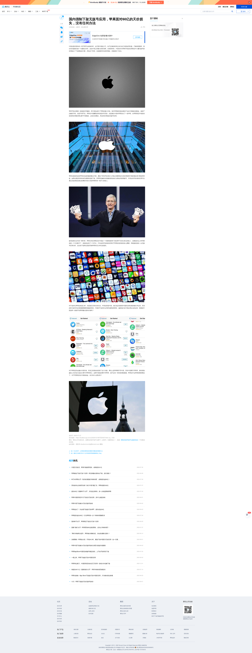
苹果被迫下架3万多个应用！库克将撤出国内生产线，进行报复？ (91, 473)
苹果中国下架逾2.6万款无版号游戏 (82, 503)
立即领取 (137, 37)
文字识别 (117, 637)
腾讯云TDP (123, 613)
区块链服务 (104, 629)
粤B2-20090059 (130, 647)
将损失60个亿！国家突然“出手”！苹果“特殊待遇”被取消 (88, 569)
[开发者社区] (16, 6)
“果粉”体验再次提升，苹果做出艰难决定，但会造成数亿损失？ (90, 533)
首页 (3, 11)
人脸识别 (76, 633)
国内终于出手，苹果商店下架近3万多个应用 (84, 521)
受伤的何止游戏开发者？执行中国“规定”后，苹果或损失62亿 (89, 485)
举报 (144, 27)
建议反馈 (225, 7)
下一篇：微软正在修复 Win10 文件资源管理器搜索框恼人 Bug (85, 453)
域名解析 (158, 629)
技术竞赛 (91, 613)
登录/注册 (244, 7)
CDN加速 (117, 633)
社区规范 (154, 606)
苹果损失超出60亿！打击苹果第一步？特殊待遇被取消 (88, 515)
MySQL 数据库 (160, 633)
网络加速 (131, 629)
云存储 (172, 629)
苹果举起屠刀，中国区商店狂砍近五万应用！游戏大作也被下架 (90, 563)
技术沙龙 (59, 611)
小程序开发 (159, 637)
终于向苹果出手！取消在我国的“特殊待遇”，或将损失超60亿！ (90, 479)
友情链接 (154, 613)
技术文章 (59, 606)
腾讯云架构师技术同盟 (126, 608)
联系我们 (154, 611)
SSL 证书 (172, 633)
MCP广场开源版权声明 (158, 616)
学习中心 (59, 616)
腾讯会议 (89, 633)
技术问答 (59, 608)
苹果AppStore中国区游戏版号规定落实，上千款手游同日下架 (90, 551)
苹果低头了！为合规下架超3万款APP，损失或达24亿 (87, 509)
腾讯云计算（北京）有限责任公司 (115, 649)
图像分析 (145, 633)
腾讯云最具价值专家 (125, 606)
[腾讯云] (6, 7)
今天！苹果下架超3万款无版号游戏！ (82, 581)
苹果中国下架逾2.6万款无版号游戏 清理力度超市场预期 (88, 545)
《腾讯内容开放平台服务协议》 (129, 440)
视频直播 (186, 629)
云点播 (130, 637)
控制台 (232, 7)
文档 (219, 7)
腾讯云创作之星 (124, 611)
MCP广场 (45, 11)
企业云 (103, 633)
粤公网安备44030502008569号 (145, 647)
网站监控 (172, 637)
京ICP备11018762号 (140, 649)
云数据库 (145, 629)
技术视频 (59, 613)
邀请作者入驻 (92, 608)
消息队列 (117, 629)
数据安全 (76, 637)
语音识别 (186, 633)
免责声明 (154, 608)
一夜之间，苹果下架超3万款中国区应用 (83, 557)
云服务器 (89, 629)
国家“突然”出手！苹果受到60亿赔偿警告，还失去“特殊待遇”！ (90, 527)
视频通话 (131, 633)
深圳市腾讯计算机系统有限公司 (107, 647)
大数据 (144, 637)
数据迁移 (186, 637)
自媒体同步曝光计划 (94, 606)
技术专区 (59, 621)
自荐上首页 (91, 611)
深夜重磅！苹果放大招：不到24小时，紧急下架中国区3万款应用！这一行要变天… (95, 539)
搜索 (232, 11)
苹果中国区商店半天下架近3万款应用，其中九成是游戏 (88, 497)
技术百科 (59, 618)
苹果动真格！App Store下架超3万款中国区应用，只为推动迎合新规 (92, 575)
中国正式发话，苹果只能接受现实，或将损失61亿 (86, 467)
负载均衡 (89, 637)
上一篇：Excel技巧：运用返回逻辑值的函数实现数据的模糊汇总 (86, 451)
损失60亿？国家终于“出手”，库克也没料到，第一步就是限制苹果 (91, 491)
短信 (102, 637)
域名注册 (76, 629)
